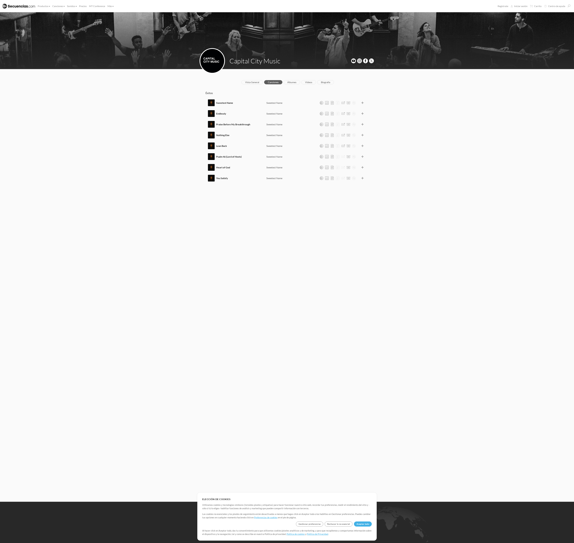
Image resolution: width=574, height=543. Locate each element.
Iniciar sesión (521, 6)
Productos (43, 6)
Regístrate (503, 6)
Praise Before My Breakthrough (233, 124)
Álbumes (291, 82)
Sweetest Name (224, 102)
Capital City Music (254, 61)
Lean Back (221, 145)
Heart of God (223, 167)
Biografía (325, 82)
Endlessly (221, 113)
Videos (308, 82)
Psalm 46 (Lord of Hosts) (229, 156)
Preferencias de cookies (265, 517)
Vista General (252, 82)
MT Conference (97, 6)
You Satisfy (222, 178)
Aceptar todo (363, 524)
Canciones (57, 6)
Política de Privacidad (317, 534)
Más (109, 6)
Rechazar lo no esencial (338, 524)
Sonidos (71, 6)
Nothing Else (222, 135)
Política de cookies (296, 534)
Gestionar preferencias (310, 524)
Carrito (538, 6)
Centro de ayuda (556, 6)
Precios (83, 6)
